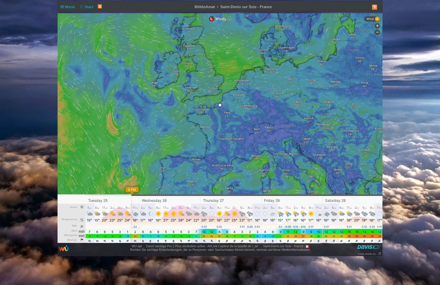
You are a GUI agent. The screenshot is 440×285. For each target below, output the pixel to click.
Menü (70, 7)
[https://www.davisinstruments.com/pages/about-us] (369, 247)
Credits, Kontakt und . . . (368, 254)
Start (89, 7)
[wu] (74, 248)
